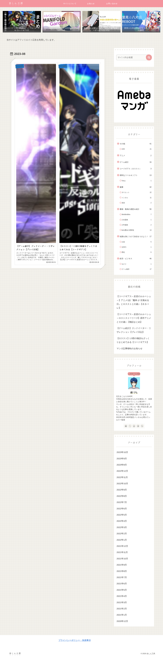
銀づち (134, 392)
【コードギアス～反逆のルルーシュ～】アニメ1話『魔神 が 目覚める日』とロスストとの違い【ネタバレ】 (134, 302)
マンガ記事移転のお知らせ (129, 348)
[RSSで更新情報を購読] (142, 426)
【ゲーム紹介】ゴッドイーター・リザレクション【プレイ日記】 (134, 330)
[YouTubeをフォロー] (134, 426)
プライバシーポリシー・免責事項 (74, 640)
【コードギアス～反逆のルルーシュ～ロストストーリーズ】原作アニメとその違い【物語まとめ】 (134, 318)
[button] (149, 57)
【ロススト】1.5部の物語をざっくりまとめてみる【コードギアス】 (133, 340)
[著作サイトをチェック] (125, 426)
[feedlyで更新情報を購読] (138, 426)
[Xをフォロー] (129, 426)
